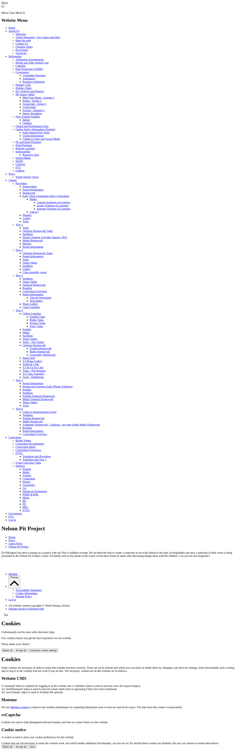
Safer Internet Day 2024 (36, 132)
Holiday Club (23, 84)
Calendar (21, 65)
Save (32, 746)
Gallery (27, 218)
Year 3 (19, 275)
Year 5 (19, 380)
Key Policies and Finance (30, 91)
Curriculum (14, 437)
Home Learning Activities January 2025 (45, 237)
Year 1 (19, 224)
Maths (33, 199)
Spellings (28, 234)
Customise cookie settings (43, 650)
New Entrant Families (28, 116)
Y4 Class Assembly (33, 373)
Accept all (21, 650)
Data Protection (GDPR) (29, 69)
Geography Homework (43, 354)
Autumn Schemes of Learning (53, 202)
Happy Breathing (32, 113)
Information (15, 56)
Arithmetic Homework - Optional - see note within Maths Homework (61, 424)
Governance (22, 72)
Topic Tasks (36, 326)
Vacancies (21, 53)
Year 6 (19, 408)
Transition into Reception (37, 456)
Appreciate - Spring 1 (35, 103)
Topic (26, 221)
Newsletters (36, 300)
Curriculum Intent (25, 446)
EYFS (19, 453)
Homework (29, 192)
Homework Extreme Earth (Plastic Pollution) (48, 386)
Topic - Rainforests (33, 377)
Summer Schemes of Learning (53, 208)
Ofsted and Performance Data (32, 126)
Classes (12, 180)
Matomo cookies (19, 707)
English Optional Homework (39, 396)
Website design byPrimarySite (26, 608)
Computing (29, 478)
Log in (12, 519)
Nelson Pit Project (18, 546)
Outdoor (27, 123)
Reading (27, 288)
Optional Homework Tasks (38, 230)
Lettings (20, 170)
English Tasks (37, 316)
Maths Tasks (37, 319)
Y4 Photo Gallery (32, 361)
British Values (23, 440)
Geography (29, 484)
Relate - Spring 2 (32, 100)
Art (24, 488)
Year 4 (19, 310)
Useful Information (33, 135)
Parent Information (33, 189)
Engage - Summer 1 (34, 110)
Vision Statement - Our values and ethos (38, 37)
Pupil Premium (24, 145)
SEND (19, 161)
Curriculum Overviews (28, 450)
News (11, 173)
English (27, 329)
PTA (18, 167)
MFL (25, 507)
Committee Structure (34, 75)
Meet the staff (23, 40)
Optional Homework (34, 284)
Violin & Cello (31, 364)
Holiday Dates (24, 88)
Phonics (27, 215)
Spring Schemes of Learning (52, 205)
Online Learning (32, 313)
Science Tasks (37, 323)
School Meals (23, 157)
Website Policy (24, 596)
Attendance (29, 78)
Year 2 (19, 250)
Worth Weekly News (27, 177)
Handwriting (30, 186)
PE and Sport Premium (28, 142)
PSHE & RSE (30, 494)
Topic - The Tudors (33, 342)
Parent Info (29, 357)
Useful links (29, 107)
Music (26, 497)
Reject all (7, 650)
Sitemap (12, 573)
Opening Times (24, 46)
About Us (13, 30)
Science (27, 475)
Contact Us (22, 43)
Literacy (34, 211)
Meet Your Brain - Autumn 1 (39, 97)
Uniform (20, 164)
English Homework (41, 348)
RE (24, 500)
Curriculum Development (30, 443)
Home (11, 27)
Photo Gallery (30, 304)
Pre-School (22, 50)
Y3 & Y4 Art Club (33, 367)
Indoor (26, 119)
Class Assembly (31, 307)
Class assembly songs (35, 272)
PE (24, 504)
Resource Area (31, 154)
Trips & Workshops (40, 297)
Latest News (15, 543)
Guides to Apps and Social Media (41, 138)
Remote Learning (25, 148)
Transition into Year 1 (34, 459)
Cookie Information (26, 593)
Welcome (21, 34)
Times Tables (30, 262)
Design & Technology (35, 491)
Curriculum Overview (35, 291)
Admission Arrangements (30, 59)
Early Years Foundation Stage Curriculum (46, 196)
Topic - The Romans (34, 370)
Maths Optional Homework (38, 399)
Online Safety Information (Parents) (35, 129)
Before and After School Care (32, 62)
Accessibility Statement (28, 590)
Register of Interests (34, 81)
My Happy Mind (25, 94)
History (27, 481)
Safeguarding (23, 151)
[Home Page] (2, 6)
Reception (21, 183)
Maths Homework (33, 240)
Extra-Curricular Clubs (28, 462)
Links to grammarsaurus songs (39, 411)
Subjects (20, 465)
